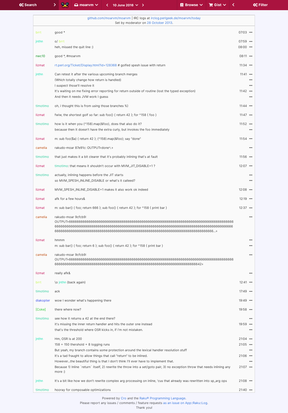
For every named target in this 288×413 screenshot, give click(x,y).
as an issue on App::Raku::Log (185, 403)
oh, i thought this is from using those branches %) (91, 106)
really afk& (62, 273)
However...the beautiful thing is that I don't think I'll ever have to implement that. (114, 361)
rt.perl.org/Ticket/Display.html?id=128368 (86, 65)
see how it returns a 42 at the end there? (85, 318)
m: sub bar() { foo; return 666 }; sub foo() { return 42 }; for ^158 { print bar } (111, 208)
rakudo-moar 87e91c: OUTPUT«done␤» (84, 148)
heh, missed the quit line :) (74, 47)
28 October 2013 (159, 23)
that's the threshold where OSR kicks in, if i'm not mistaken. (99, 330)
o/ (59, 41)
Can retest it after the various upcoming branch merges (96, 74)
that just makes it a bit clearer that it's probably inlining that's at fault (106, 157)
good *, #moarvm (68, 56)
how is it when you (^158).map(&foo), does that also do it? (98, 124)
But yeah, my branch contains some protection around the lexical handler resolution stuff (121, 350)
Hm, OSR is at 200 (68, 339)
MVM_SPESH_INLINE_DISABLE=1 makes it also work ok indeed (101, 189)
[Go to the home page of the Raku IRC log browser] (65, 5)
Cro (123, 398)
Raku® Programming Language (162, 398)
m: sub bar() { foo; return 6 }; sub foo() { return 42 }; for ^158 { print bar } (109, 246)
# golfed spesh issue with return (110, 65)
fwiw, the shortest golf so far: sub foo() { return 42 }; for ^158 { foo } (106, 115)
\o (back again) (70, 282)
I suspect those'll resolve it (74, 85)
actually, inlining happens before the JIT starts (89, 175)
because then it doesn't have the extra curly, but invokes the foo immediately (112, 129)
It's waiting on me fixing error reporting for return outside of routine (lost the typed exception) (125, 91)
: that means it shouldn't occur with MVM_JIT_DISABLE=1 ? (105, 166)
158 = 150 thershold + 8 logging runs (82, 344)
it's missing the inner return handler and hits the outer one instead (103, 324)
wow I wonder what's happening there (83, 300)
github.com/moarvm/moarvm (109, 18)
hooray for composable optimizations (83, 390)
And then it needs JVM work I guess (81, 97)
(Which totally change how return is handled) (88, 80)
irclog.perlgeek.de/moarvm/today (176, 18)
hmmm (60, 240)
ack (57, 291)
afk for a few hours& (70, 199)
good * (60, 32)
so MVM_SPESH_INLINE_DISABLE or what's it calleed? (95, 180)
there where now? (68, 309)
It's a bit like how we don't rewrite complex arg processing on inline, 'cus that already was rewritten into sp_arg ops (141, 381)
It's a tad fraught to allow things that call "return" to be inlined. (101, 356)
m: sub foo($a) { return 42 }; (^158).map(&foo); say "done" (98, 139)
